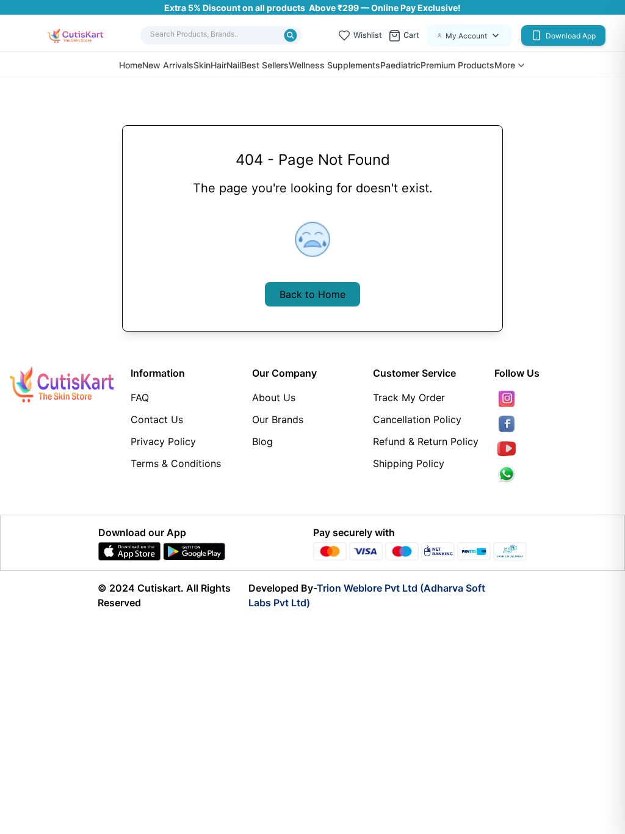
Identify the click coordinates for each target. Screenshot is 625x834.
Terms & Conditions (176, 463)
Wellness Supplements (334, 65)
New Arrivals (167, 65)
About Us (273, 397)
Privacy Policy (163, 441)
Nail (233, 65)
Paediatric (400, 65)
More (504, 65)
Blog (262, 441)
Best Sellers (265, 65)
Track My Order (409, 397)
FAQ (140, 397)
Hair (218, 65)
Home (130, 65)
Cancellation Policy (417, 419)
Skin (202, 65)
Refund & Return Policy (426, 441)
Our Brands (277, 419)
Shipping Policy (408, 463)
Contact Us (157, 419)
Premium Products (457, 65)
